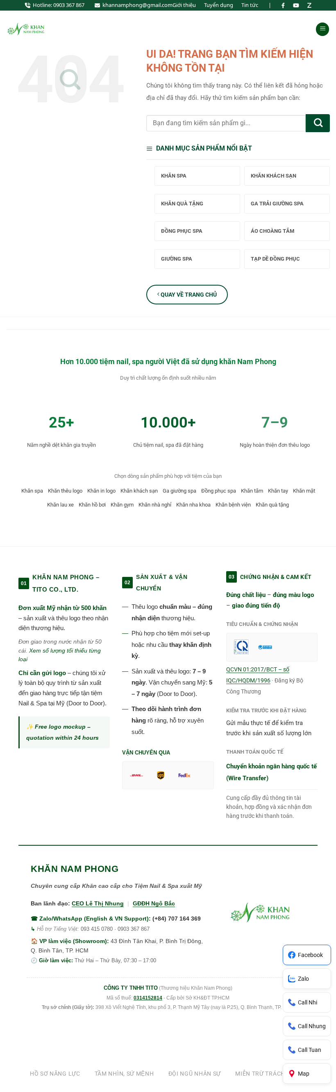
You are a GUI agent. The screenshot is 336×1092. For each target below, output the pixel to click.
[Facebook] (283, 5)
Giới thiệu (184, 5)
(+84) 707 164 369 (176, 918)
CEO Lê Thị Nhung (98, 903)
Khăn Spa (173, 176)
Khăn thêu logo (65, 491)
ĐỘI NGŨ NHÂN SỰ (194, 1073)
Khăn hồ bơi (92, 505)
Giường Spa (176, 259)
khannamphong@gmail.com (137, 5)
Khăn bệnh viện (233, 505)
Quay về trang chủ (188, 294)
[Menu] (322, 29)
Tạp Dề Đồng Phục (275, 259)
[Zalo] (309, 5)
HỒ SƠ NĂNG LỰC (55, 1073)
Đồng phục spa (218, 491)
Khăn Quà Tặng (182, 203)
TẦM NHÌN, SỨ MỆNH (124, 1073)
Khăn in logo (101, 491)
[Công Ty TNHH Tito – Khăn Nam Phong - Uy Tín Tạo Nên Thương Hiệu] (26, 29)
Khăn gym (122, 505)
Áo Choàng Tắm (272, 231)
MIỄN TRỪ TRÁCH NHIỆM (270, 1073)
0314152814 (148, 998)
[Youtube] (296, 5)
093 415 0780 (97, 929)
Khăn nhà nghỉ (154, 505)
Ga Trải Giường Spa (277, 203)
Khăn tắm (252, 491)
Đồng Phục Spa (181, 231)
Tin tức (249, 5)
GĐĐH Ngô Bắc (154, 903)
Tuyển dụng (218, 5)
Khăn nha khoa (193, 505)
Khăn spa (32, 491)
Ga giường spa (179, 491)
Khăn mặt (304, 491)
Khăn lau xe (60, 505)
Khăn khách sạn (139, 491)
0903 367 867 (68, 5)
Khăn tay (278, 491)
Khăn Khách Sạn (273, 176)
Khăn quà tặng (272, 505)
